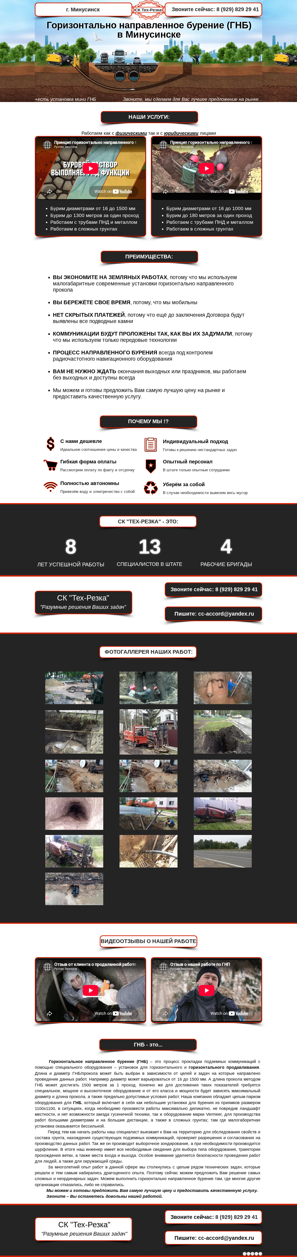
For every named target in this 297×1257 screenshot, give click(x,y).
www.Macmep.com (75, 1246)
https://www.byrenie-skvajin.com (93, 1253)
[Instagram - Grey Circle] (260, 1254)
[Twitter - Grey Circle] (248, 1254)
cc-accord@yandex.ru (226, 614)
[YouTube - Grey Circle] (256, 1254)
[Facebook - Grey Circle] (244, 1254)
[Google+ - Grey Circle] (252, 1254)
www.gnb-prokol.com (77, 1250)
